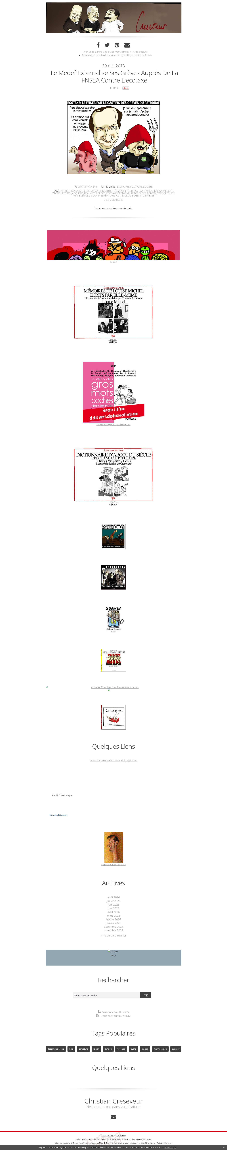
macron (145, 1048)
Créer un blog (107, 1136)
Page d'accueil (140, 51)
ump (71, 1048)
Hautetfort (121, 1136)
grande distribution (105, 190)
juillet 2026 (113, 901)
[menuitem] (107, 51)
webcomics (113, 760)
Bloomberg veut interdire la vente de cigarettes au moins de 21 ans (117, 55)
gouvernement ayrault (106, 195)
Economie (123, 186)
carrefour (126, 190)
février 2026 (113, 919)
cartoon (108, 1048)
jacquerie (77, 193)
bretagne (124, 193)
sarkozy (175, 1048)
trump (133, 1048)
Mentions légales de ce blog (91, 1143)
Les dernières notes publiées (114, 1139)
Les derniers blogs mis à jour (88, 1139)
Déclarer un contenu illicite (66, 1143)
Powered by (58, 815)
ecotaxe (111, 193)
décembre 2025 (113, 926)
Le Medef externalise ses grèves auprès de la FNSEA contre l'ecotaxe (114, 76)
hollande (121, 1048)
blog (169, 1143)
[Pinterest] (117, 45)
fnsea (148, 190)
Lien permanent (87, 186)
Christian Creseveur (113, 1101)
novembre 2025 (113, 930)
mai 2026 (113, 908)
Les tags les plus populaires (139, 1139)
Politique (136, 186)
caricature (83, 1048)
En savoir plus (170, 1147)
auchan (139, 190)
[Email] (127, 45)
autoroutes (138, 193)
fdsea (156, 190)
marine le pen (160, 1048)
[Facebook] (98, 45)
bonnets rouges (94, 193)
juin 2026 (113, 904)
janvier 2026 (113, 923)
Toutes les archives (114, 935)
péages (151, 193)
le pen (96, 1048)
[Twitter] (107, 45)
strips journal (129, 760)
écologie (127, 195)
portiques (163, 193)
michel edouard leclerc (76, 190)
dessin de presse (144, 195)
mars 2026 (113, 915)
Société (147, 186)
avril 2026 (113, 912)
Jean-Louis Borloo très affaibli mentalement (106, 51)
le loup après (98, 760)
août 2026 (113, 897)
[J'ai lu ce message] (224, 1147)
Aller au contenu (12, 3)
